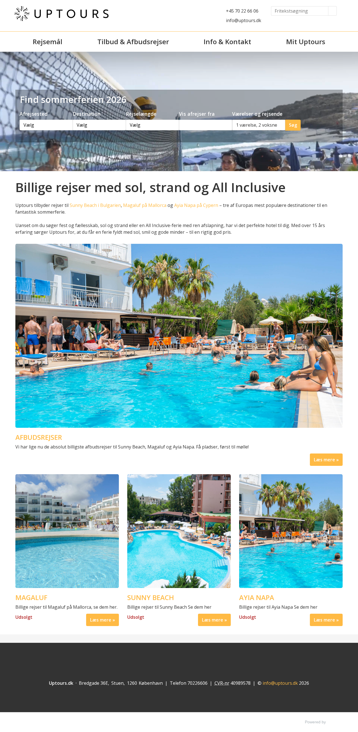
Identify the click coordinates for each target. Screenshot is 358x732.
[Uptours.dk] (61, 13)
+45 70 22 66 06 (242, 11)
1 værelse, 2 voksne (256, 125)
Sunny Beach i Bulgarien (95, 205)
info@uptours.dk (243, 20)
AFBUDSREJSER (38, 437)
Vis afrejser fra (197, 113)
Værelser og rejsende (257, 113)
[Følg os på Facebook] (168, 656)
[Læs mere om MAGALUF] (67, 531)
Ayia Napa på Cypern (196, 205)
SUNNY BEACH (150, 597)
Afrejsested (34, 113)
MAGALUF (31, 597)
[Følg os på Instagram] (190, 656)
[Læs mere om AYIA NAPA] (291, 531)
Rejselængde (141, 113)
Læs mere (324, 460)
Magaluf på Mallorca (144, 205)
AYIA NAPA (256, 597)
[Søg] (332, 11)
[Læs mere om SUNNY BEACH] (179, 531)
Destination (86, 113)
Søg (293, 125)
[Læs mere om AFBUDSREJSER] (179, 336)
